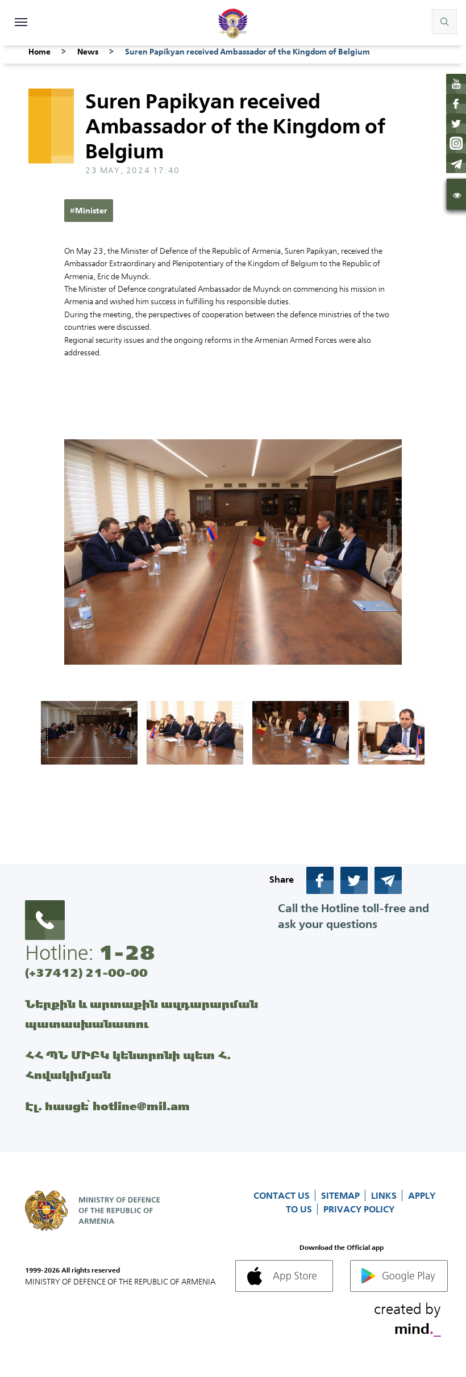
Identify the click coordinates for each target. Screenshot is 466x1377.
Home (39, 52)
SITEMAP (341, 1195)
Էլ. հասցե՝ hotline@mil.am (107, 1106)
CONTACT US (282, 1195)
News (87, 52)
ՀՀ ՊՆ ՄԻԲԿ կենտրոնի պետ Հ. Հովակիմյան (128, 1065)
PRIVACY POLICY (358, 1209)
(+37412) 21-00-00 (86, 972)
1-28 (126, 952)
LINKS (385, 1195)
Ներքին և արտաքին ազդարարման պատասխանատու (141, 1014)
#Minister (88, 210)
